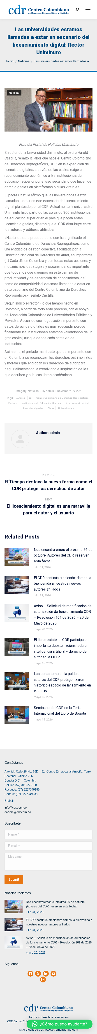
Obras (51, 408)
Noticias (14, 92)
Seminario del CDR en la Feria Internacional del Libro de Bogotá (60, 711)
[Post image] (17, 557)
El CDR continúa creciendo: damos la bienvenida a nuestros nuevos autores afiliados (62, 583)
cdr (30, 398)
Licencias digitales (33, 408)
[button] (59, 1024)
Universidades (66, 408)
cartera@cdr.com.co (18, 812)
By (48, 391)
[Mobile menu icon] (87, 9)
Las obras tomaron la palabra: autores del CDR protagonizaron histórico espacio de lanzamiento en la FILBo (62, 682)
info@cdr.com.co (16, 807)
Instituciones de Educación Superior (42, 403)
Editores (12, 403)
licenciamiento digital (77, 403)
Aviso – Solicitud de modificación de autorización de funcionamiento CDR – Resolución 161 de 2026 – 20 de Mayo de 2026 (63, 614)
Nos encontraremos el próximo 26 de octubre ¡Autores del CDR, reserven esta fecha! (63, 555)
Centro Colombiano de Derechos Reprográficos (62, 398)
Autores (20, 398)
